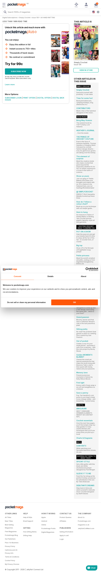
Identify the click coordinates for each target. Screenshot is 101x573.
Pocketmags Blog (11, 535)
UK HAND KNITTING (48, 17)
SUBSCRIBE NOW (18, 71)
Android (44, 521)
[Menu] (3, 4)
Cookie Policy (10, 560)
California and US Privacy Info (11, 551)
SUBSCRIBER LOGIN (13, 98)
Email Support (28, 521)
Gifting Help (27, 535)
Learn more (10, 84)
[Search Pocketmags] (5, 12)
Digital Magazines (47, 532)
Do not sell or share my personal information (26, 302)
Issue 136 (35, 17)
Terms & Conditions (12, 557)
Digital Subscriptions (9, 17)
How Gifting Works (30, 532)
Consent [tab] (17, 276)
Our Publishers (10, 539)
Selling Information (66, 532)
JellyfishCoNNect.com (86, 528)
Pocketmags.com (84, 521)
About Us (81, 517)
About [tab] (83, 276)
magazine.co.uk (83, 525)
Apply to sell (64, 535)
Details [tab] (51, 276)
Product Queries (65, 517)
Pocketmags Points (48, 528)
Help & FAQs (27, 517)
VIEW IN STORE (86, 70)
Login (62, 539)
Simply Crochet (24, 17)
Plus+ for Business (11, 543)
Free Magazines (11, 531)
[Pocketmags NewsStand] (16, 4)
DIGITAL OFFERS (44, 98)
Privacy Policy (10, 546)
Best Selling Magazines (9, 526)
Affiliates (63, 521)
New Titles (9, 521)
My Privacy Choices (12, 564)
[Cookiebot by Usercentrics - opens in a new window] (87, 269)
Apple (43, 517)
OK (74, 302)
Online (43, 525)
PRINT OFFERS (29, 98)
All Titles (8, 517)
